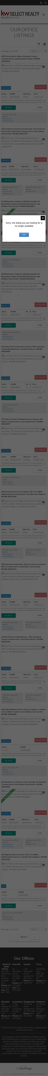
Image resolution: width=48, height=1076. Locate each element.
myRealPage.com (24, 1068)
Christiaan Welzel (17, 1074)
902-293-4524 (7, 191)
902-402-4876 (7, 119)
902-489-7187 (30, 191)
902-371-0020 (7, 482)
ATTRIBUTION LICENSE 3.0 (37, 1074)
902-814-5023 (7, 917)
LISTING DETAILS (8, 107)
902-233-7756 (7, 772)
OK (24, 235)
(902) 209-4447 (7, 409)
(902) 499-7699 (7, 264)
